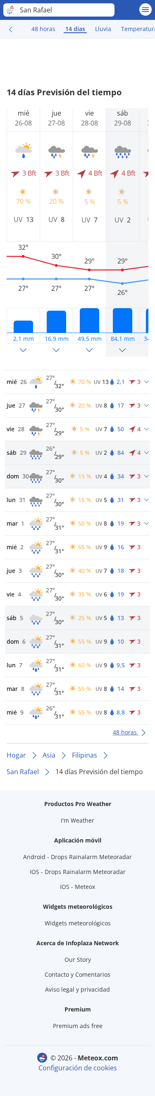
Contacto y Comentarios (77, 974)
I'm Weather (77, 820)
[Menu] (145, 9)
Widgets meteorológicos (78, 923)
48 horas (43, 29)
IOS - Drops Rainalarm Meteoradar (78, 872)
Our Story (77, 959)
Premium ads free (78, 1026)
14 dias (75, 29)
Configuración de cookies (77, 1067)
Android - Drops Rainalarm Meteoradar (77, 857)
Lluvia (103, 29)
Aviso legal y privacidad (77, 989)
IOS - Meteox (77, 887)
